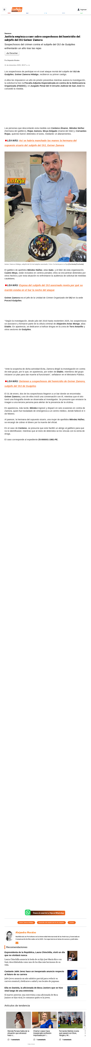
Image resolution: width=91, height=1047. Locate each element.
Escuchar (14, 53)
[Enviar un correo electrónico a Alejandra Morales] (17, 942)
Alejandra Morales (13, 60)
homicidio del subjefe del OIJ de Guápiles (51, 922)
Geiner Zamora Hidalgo (26, 922)
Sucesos (8, 33)
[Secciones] (4, 9)
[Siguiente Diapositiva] (84, 1027)
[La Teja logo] (16, 9)
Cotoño (71, 922)
